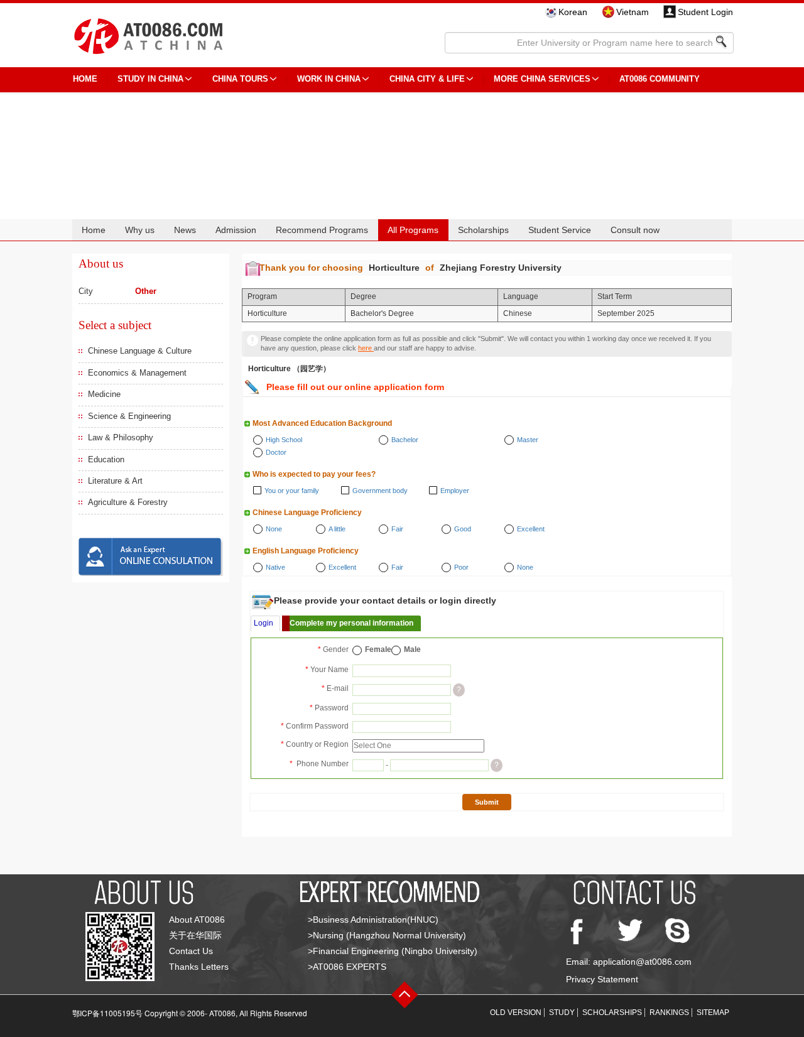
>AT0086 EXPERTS (347, 967)
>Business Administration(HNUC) (373, 920)
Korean (572, 12)
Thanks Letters (199, 967)
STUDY (562, 1012)
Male (412, 649)
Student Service (559, 230)
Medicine (104, 394)
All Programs (413, 230)
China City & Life (427, 79)
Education (106, 459)
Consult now (635, 230)
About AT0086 (197, 920)
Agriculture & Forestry (128, 502)
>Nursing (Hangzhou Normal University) (387, 935)
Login (263, 623)
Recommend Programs (322, 230)
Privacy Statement (602, 979)
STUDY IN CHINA (150, 79)
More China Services (542, 79)
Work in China (329, 79)
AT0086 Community (659, 79)
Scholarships (483, 230)
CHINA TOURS (240, 79)
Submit (487, 802)
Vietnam (632, 12)
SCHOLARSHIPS (612, 1012)
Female (378, 649)
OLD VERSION (515, 1012)
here (366, 348)
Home (94, 230)
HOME (85, 79)
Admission (235, 230)
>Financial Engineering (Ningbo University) (392, 951)
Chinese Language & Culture (140, 351)
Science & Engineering (129, 416)
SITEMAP (713, 1012)
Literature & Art (115, 481)
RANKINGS (669, 1012)
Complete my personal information (351, 623)
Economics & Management (137, 372)
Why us (140, 230)
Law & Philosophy (120, 437)
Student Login (705, 12)
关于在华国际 (195, 935)
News (185, 230)
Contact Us (191, 951)
